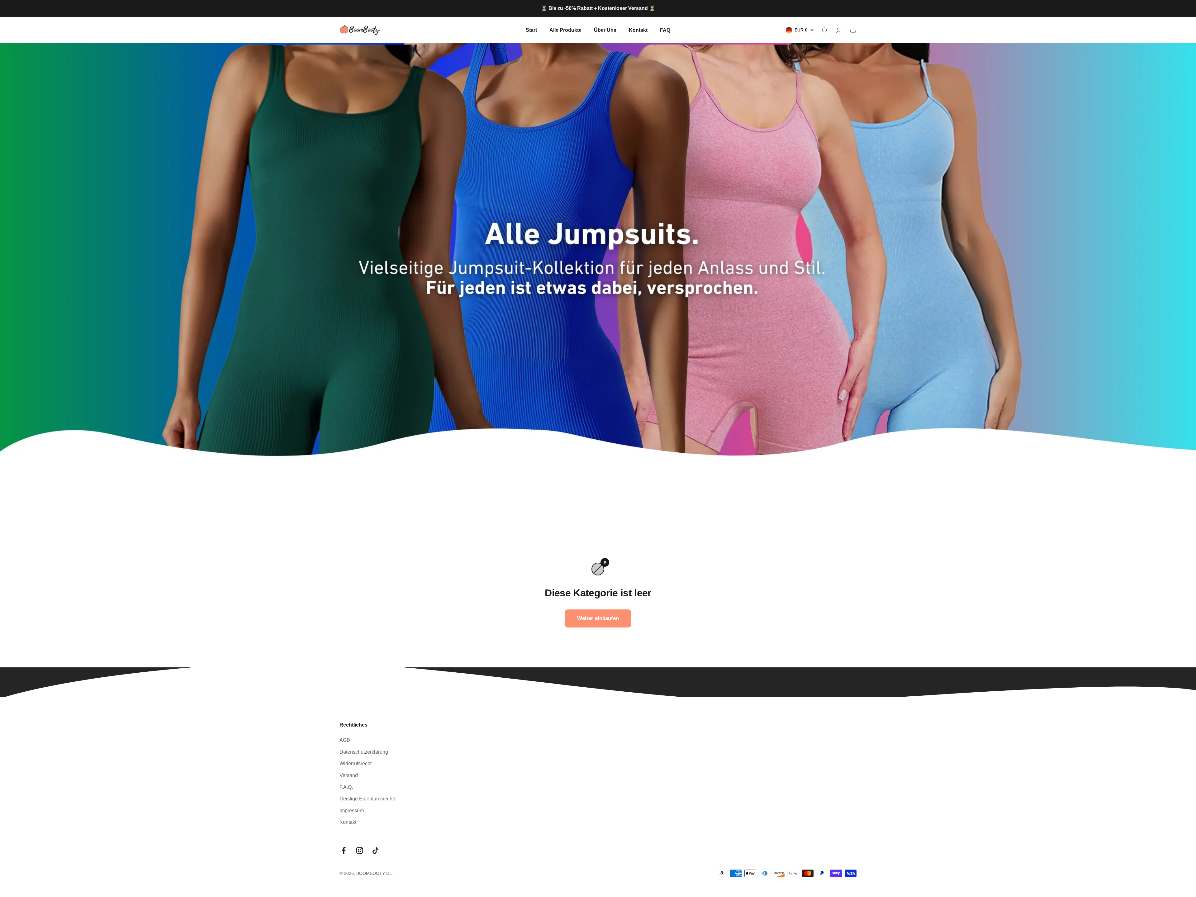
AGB (344, 740)
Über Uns (605, 29)
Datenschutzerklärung (363, 752)
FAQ (665, 29)
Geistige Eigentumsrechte (367, 798)
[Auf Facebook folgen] (343, 850)
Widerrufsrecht (355, 763)
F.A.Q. (346, 787)
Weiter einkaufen (598, 618)
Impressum (351, 810)
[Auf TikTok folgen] (375, 850)
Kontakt (638, 29)
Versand (348, 775)
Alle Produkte (565, 29)
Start (531, 29)
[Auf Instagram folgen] (359, 850)
